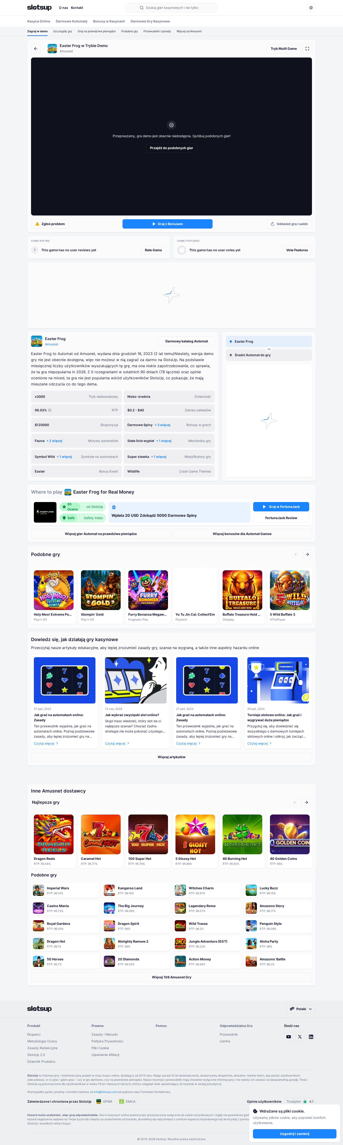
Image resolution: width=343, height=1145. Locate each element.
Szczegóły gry (62, 31)
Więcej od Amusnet (189, 31)
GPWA (107, 1101)
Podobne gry (129, 31)
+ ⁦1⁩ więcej (164, 441)
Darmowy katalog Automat (186, 341)
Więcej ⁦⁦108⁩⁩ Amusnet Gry (171, 977)
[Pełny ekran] (307, 48)
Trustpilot (300, 1101)
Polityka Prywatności (107, 1041)
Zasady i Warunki (104, 1034)
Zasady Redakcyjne (42, 1048)
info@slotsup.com (105, 1092)
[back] (35, 48)
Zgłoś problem (53, 224)
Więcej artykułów (172, 757)
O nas (63, 8)
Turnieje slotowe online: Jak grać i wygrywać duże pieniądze (274, 717)
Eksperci (33, 1034)
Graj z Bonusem (170, 224)
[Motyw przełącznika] (311, 7)
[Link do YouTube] (288, 1036)
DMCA (130, 1101)
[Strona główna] (39, 8)
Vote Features (297, 250)
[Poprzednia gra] (296, 554)
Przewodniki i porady (157, 31)
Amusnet (51, 344)
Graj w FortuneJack (284, 507)
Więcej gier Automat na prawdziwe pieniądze (101, 534)
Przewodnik (229, 1034)
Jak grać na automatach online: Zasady (59, 717)
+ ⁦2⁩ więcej (54, 441)
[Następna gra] (307, 554)
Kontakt (77, 8)
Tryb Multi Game (284, 48)
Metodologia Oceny (42, 1041)
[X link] (299, 1036)
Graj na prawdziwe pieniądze (97, 31)
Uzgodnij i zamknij (294, 1134)
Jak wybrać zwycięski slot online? (132, 715)
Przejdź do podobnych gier (171, 148)
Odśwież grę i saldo (292, 224)
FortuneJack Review (281, 518)
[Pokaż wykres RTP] (49, 410)
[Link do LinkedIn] (311, 1036)
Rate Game (153, 250)
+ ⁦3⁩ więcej (162, 425)
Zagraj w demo (37, 31)
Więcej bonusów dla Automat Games (242, 534)
